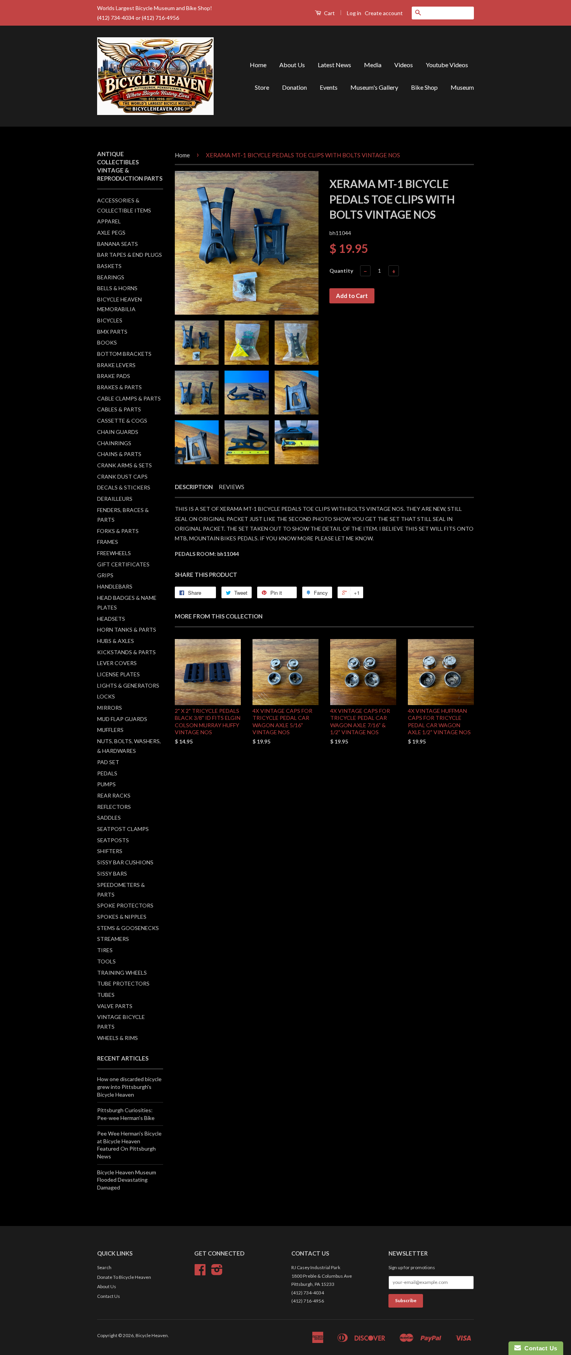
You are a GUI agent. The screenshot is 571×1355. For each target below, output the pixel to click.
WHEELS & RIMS (117, 1038)
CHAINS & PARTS (119, 454)
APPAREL (109, 221)
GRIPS (105, 575)
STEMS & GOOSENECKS (128, 928)
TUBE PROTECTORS (123, 983)
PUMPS (106, 784)
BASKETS (109, 266)
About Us (292, 64)
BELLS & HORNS (117, 288)
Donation (294, 87)
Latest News (334, 64)
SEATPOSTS (113, 840)
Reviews (231, 486)
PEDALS (107, 773)
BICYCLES (109, 320)
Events (329, 87)
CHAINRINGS (114, 443)
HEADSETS (111, 618)
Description (194, 486)
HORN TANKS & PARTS (126, 629)
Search (104, 1267)
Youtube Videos (447, 64)
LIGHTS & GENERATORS (128, 685)
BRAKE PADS (113, 376)
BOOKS (107, 342)
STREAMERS (113, 938)
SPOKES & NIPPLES (121, 916)
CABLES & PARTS (119, 409)
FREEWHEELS (114, 553)
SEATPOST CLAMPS (123, 829)
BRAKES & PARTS (119, 387)
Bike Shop (424, 87)
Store (262, 87)
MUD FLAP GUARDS (122, 719)
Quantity (341, 270)
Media (372, 64)
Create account (384, 13)
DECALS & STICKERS (123, 487)
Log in (354, 13)
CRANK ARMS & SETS (124, 465)
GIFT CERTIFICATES (123, 564)
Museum (462, 87)
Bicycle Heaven (152, 1335)
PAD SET (108, 762)
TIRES (105, 950)
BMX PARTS (112, 331)
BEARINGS (110, 277)
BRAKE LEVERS (116, 365)
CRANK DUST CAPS (122, 476)
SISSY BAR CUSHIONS (125, 862)
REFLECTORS (114, 806)
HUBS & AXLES (115, 640)
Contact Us (108, 1296)
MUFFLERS (110, 729)
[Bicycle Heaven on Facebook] (200, 1272)
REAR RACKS (114, 795)
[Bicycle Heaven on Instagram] (217, 1272)
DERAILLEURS (114, 498)
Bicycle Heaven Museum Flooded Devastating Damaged (126, 1180)
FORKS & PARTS (118, 531)
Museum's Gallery (374, 87)
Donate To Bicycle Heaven (124, 1277)
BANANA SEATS (117, 243)
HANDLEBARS (114, 586)
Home (258, 64)
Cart (329, 13)
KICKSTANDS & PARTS (126, 652)
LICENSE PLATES (118, 674)
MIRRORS (109, 707)
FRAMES (107, 541)
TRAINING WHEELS (122, 972)
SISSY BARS (112, 873)
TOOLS (106, 961)
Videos (403, 64)
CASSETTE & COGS (122, 420)
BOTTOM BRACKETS (124, 353)
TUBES (106, 994)
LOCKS (106, 696)
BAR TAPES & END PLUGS (129, 254)
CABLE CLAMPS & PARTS (129, 398)
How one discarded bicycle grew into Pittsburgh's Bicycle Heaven (129, 1086)
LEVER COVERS (117, 663)
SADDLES (109, 817)
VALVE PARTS (114, 1006)
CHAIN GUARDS (117, 431)
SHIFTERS (109, 851)
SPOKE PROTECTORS (125, 905)
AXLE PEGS (111, 232)
